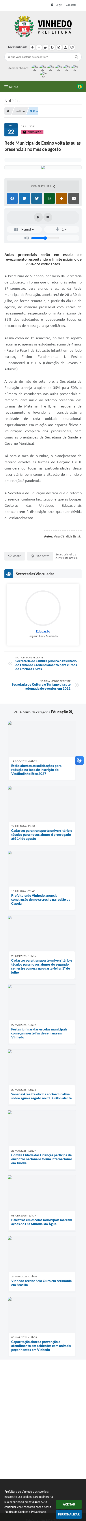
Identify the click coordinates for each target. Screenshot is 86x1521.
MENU (13, 87)
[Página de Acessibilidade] (72, 47)
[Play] (38, 217)
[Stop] (47, 217)
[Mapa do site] (65, 47)
